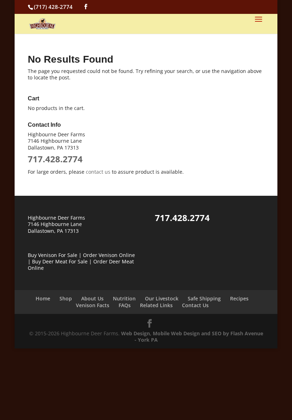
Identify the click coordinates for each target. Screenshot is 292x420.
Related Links (156, 305)
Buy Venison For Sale (52, 255)
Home (43, 298)
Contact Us (195, 305)
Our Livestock (161, 298)
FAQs (125, 305)
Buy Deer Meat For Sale (60, 261)
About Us (92, 298)
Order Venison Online (109, 255)
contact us (98, 171)
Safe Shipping (204, 298)
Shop (65, 298)
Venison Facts (92, 305)
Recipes (239, 298)
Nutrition (124, 298)
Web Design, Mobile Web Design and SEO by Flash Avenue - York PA (192, 336)
